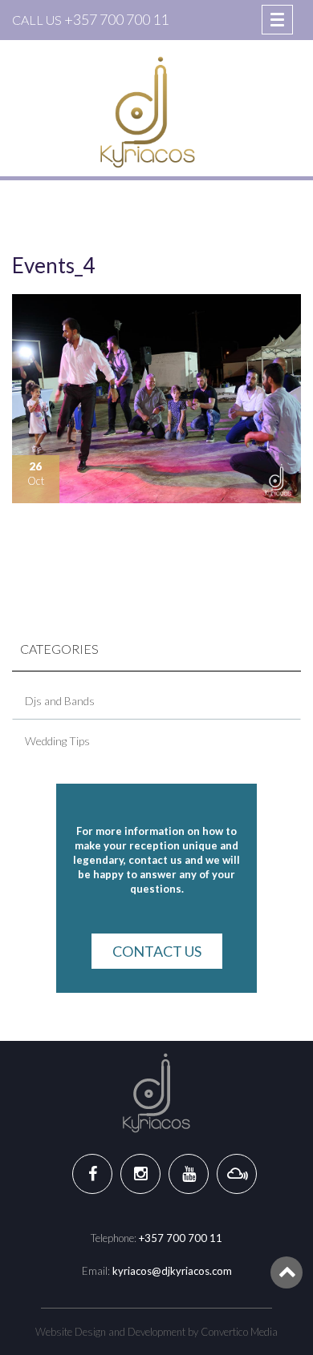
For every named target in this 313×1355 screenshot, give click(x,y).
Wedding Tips (57, 741)
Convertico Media (239, 1331)
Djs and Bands (60, 701)
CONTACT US (156, 951)
